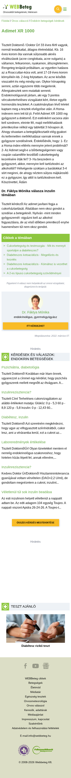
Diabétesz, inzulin (15, 417)
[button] (25, 667)
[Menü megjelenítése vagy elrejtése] (65, 9)
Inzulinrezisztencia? (16, 392)
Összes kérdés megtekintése (35, 522)
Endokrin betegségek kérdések (47, 20)
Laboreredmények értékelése (24, 442)
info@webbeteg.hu (39, 735)
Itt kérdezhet (35, 326)
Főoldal (5, 20)
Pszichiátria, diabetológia (20, 367)
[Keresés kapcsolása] (58, 9)
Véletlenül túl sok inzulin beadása (27, 492)
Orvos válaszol (20, 20)
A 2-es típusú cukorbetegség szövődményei (34, 273)
